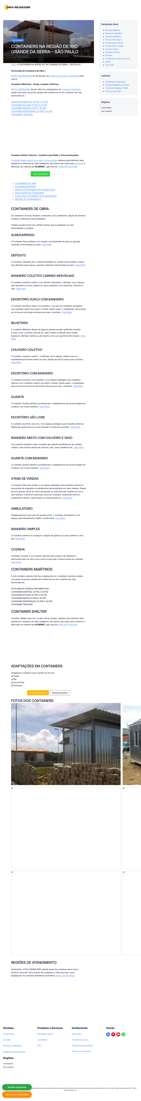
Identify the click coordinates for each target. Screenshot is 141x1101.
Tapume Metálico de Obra (117, 85)
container (79, 163)
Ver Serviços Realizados (17, 1094)
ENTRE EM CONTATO (60, 693)
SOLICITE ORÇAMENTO (38, 693)
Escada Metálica (112, 30)
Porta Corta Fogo (113, 39)
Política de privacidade (82, 1045)
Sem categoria (17, 40)
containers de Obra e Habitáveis (64, 76)
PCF (39, 1045)
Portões (108, 55)
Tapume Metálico (113, 36)
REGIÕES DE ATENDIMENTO (28, 199)
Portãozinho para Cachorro (117, 58)
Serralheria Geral (45, 1034)
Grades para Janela (114, 46)
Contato (7, 1040)
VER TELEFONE (58, 174)
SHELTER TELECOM (68, 166)
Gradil (108, 62)
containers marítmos (71, 89)
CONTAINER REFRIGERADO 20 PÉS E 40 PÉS (31, 111)
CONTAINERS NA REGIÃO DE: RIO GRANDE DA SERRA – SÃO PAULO (44, 49)
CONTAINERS (106, 108)
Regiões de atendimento (14, 1052)
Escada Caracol (112, 52)
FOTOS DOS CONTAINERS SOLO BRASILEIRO (36, 196)
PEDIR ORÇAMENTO (40, 174)
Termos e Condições (81, 1051)
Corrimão (109, 65)
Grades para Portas (114, 43)
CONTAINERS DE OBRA (25, 183)
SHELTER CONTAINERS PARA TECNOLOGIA (35, 190)
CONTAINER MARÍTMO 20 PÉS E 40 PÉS (29, 102)
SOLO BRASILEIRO (21, 76)
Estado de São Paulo (65, 975)
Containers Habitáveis (115, 81)
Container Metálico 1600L (117, 88)
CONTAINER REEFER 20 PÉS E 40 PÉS (28, 108)
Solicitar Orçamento (17, 1087)
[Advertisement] (48, 135)
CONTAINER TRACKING (22, 114)
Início (13, 64)
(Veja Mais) (47, 244)
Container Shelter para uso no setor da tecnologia (34, 160)
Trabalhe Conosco (80, 1040)
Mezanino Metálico (113, 33)
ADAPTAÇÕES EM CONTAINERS (29, 193)
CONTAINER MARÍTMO (25, 187)
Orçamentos (9, 1034)
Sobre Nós (77, 1034)
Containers (42, 1040)
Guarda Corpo (111, 49)
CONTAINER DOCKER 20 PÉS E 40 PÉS (29, 105)
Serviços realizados (12, 1045)
